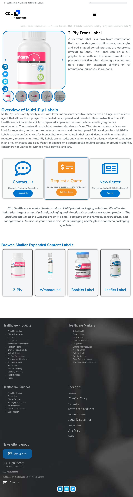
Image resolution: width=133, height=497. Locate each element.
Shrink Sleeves (13, 365)
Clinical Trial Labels (15, 334)
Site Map (71, 436)
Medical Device (79, 350)
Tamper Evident (14, 375)
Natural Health (79, 353)
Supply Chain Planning (17, 408)
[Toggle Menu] (91, 14)
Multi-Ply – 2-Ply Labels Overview (108, 26)
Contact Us (14, 482)
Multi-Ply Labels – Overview (80, 26)
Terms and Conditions (77, 414)
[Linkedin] (60, 489)
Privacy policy (73, 404)
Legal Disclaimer (74, 425)
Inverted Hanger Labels (17, 350)
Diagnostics (78, 343)
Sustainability (13, 412)
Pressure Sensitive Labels (18, 359)
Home (22, 26)
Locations (72, 393)
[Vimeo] (66, 489)
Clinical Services (14, 399)
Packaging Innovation (17, 402)
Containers (12, 337)
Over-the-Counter (80, 356)
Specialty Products (15, 372)
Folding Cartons (14, 347)
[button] (5, 60)
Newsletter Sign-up (16, 444)
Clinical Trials (78, 337)
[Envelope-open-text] (5, 89)
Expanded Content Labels (18, 343)
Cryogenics (12, 340)
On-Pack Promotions (16, 356)
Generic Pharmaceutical (83, 347)
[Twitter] (73, 489)
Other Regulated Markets (83, 359)
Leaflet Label (115, 289)
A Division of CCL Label (15, 466)
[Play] (34, 60)
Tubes (10, 378)
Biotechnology (79, 334)
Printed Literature (15, 362)
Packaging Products (35, 26)
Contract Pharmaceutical (83, 340)
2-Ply (17, 289)
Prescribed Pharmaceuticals (84, 362)
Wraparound (50, 289)
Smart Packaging (15, 368)
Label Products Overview (55, 26)
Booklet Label (82, 289)
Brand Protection (15, 331)
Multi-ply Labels (14, 353)
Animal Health (78, 331)
